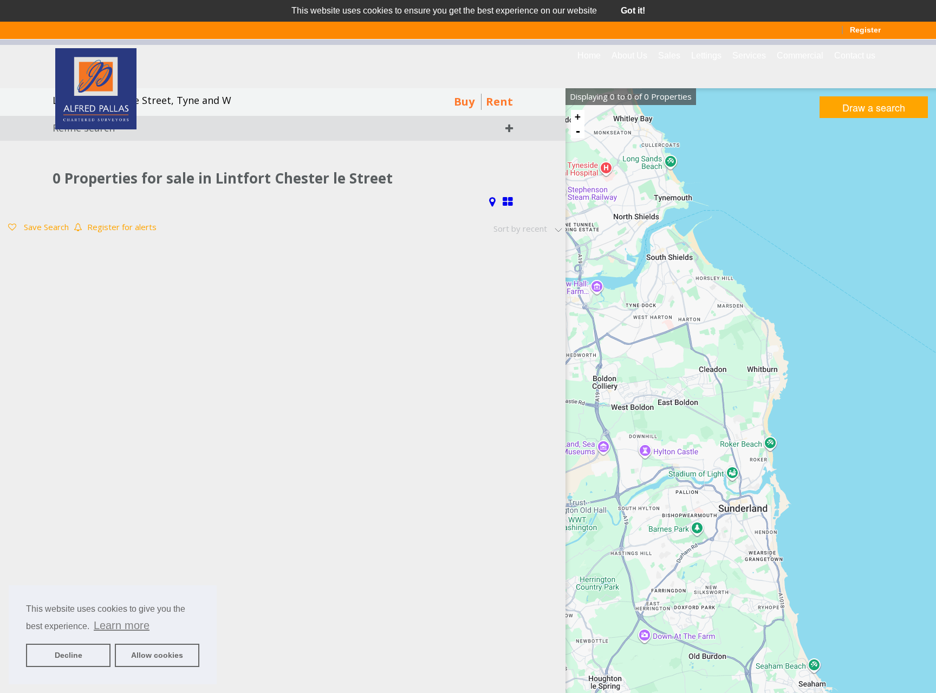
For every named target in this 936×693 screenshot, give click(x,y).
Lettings (706, 55)
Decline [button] (68, 655)
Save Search (45, 226)
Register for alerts (122, 226)
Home (589, 55)
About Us (629, 55)
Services (749, 55)
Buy (464, 101)
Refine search (84, 127)
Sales (669, 55)
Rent (499, 101)
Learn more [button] (122, 625)
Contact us (854, 55)
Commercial (800, 55)
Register (865, 29)
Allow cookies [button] (157, 655)
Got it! (633, 10)
